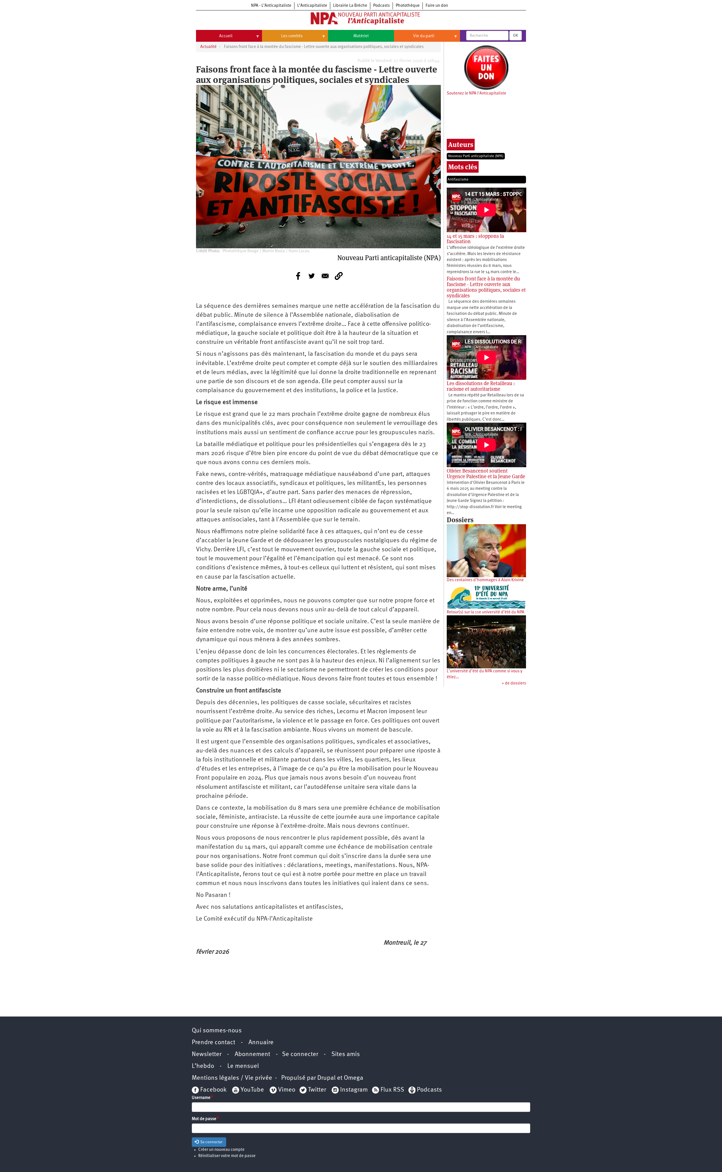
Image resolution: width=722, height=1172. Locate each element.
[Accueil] (361, 19)
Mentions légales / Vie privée (232, 1078)
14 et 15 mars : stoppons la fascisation (475, 239)
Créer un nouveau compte (221, 1150)
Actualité (208, 47)
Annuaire (261, 1042)
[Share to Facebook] (298, 276)
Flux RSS (392, 1090)
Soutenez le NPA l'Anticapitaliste (476, 93)
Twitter (317, 1090)
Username (201, 1098)
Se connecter (300, 1054)
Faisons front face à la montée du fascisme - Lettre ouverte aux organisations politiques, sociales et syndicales (486, 287)
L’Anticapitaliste (312, 6)
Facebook (212, 1090)
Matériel (361, 36)
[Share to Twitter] (311, 276)
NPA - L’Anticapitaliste (271, 6)
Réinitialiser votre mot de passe (227, 1156)
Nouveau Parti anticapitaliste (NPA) (475, 156)
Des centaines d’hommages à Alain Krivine (485, 580)
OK (515, 36)
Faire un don (437, 6)
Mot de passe (204, 1119)
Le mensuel (243, 1066)
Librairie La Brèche (350, 6)
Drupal (326, 1078)
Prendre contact (213, 1042)
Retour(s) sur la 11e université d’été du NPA (485, 612)
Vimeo (286, 1090)
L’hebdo (203, 1066)
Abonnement (252, 1054)
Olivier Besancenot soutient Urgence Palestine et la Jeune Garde (486, 474)
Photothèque (408, 6)
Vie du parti (414, 38)
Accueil (214, 38)
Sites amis (345, 1054)
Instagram (354, 1090)
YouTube (251, 1090)
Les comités (282, 38)
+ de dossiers (514, 683)
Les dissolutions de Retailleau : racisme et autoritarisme (481, 386)
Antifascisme (458, 179)
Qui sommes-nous (217, 1031)
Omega (353, 1078)
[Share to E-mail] (325, 276)
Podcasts (381, 6)
